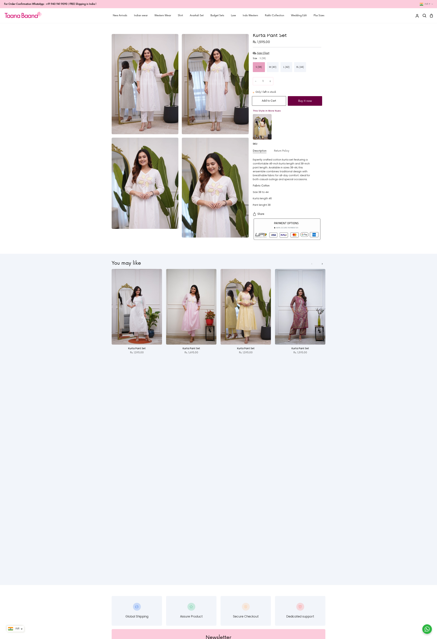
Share (260, 214)
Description (259, 150)
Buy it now (305, 101)
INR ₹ (427, 4)
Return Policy (281, 150)
